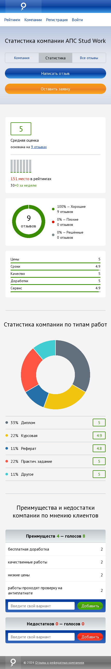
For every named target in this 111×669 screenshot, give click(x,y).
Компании (33, 19)
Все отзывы (89, 57)
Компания (21, 57)
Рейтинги (12, 19)
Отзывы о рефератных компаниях (59, 662)
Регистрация (57, 19)
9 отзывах (39, 147)
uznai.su (23, 6)
